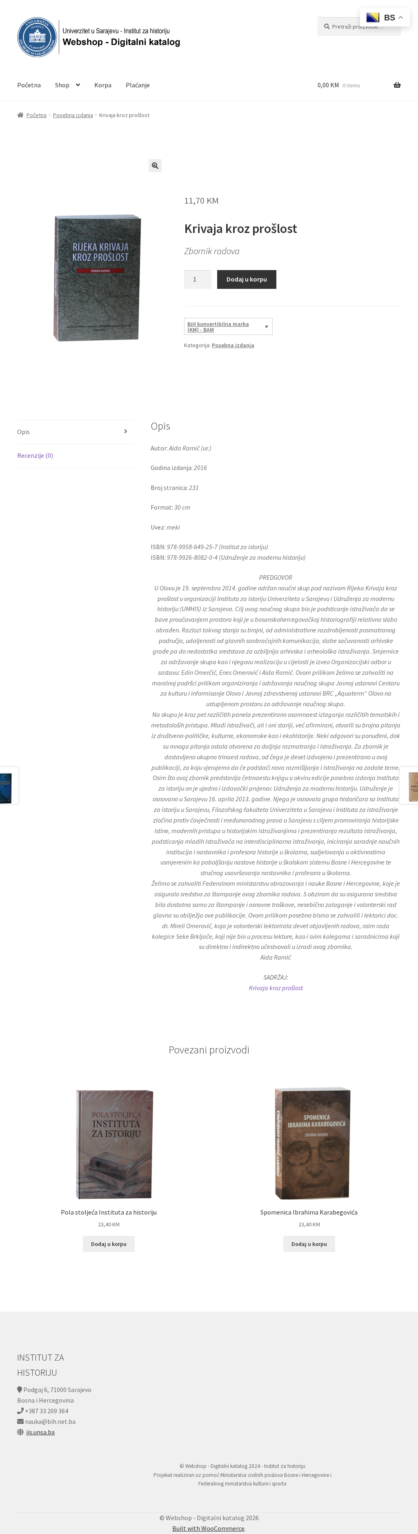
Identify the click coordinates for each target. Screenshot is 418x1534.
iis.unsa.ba (40, 1432)
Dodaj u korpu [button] (109, 1244)
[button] (155, 165)
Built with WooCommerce (208, 1528)
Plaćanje (138, 85)
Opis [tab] (23, 432)
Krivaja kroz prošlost (276, 988)
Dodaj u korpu (247, 279)
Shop (62, 85)
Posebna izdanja (73, 115)
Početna (29, 85)
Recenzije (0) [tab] (35, 455)
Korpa (102, 85)
